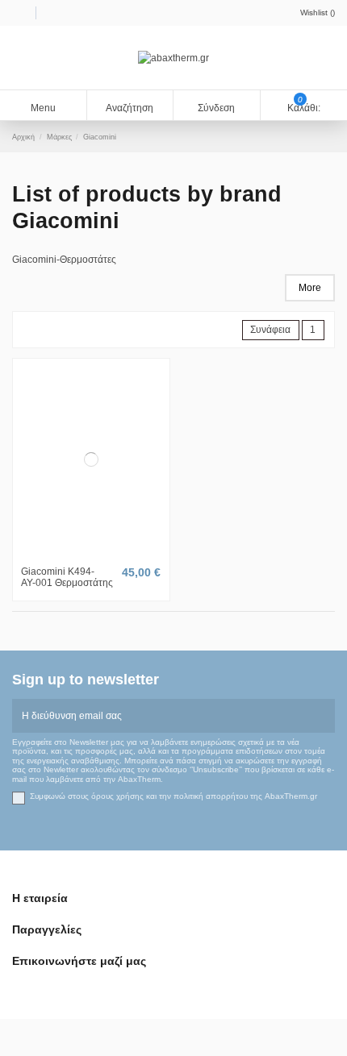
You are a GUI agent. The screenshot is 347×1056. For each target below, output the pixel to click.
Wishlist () (317, 12)
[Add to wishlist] (83, 554)
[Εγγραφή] (325, 716)
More (310, 287)
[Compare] (91, 554)
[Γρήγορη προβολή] (99, 554)
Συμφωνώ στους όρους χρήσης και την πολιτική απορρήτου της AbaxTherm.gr (173, 796)
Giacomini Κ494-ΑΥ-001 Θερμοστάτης (67, 577)
